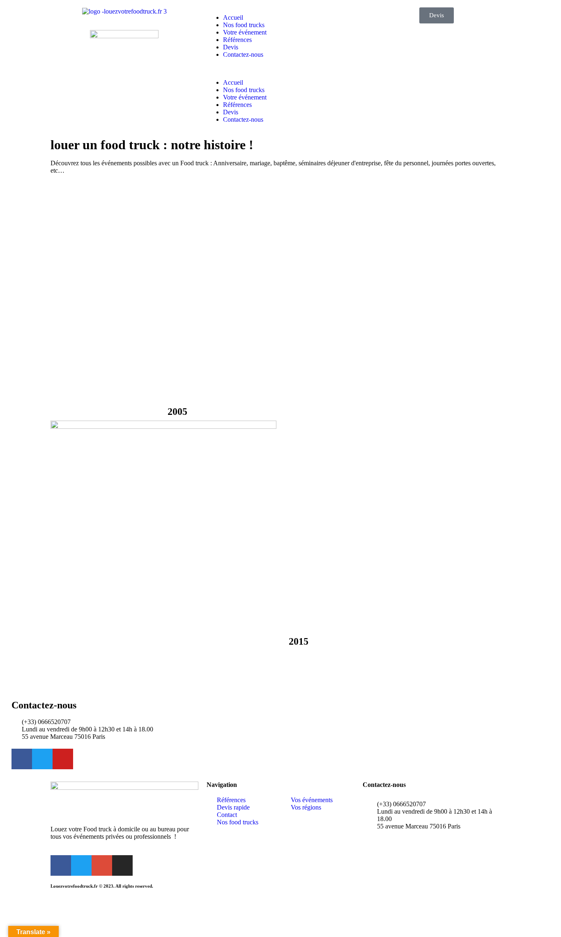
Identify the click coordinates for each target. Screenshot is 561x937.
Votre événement (245, 32)
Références (237, 39)
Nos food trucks (243, 24)
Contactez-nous (243, 54)
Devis (230, 47)
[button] (280, 68)
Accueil (233, 17)
